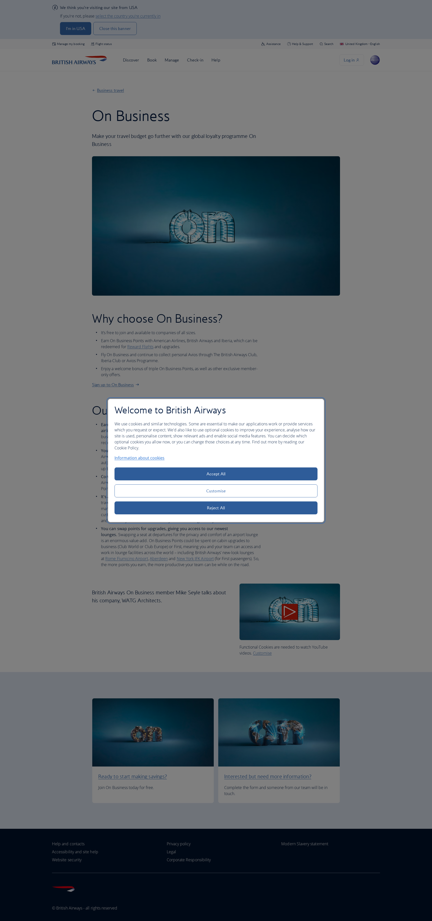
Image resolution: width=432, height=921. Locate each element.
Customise (216, 490)
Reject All (216, 507)
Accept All (216, 473)
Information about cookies (139, 458)
